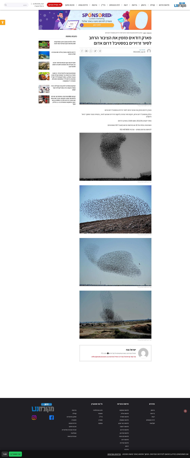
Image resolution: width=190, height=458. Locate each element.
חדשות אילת (125, 413)
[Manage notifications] (185, 411)
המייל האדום (53, 4)
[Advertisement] (97, 377)
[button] (2, 22)
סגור (5, 454)
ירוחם (127, 446)
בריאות (134, 5)
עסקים (100, 423)
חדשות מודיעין (124, 433)
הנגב (144, 33)
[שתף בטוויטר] (95, 51)
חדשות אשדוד (124, 417)
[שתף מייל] (86, 51)
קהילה (152, 5)
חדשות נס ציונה (124, 436)
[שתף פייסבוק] (82, 51)
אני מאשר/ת (15, 454)
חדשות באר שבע (123, 423)
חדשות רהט (125, 439)
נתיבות (126, 449)
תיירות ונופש (83, 5)
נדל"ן (103, 5)
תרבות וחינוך (69, 5)
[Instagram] (34, 417)
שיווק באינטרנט (71, 417)
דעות (126, 5)
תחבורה (74, 420)
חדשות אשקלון (124, 420)
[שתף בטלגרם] (100, 51)
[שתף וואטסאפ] (91, 51)
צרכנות (94, 5)
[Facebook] (51, 417)
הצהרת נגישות (72, 436)
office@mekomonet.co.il (100, 357)
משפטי (100, 413)
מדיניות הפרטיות (114, 454)
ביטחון (143, 5)
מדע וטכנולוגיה (98, 410)
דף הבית (149, 33)
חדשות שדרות (124, 443)
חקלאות (152, 423)
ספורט (100, 420)
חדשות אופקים (124, 410)
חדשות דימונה (124, 426)
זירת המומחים (114, 5)
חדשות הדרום (164, 5)
